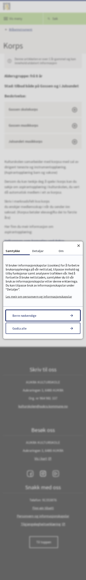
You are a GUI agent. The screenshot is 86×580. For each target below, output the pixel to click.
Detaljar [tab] (38, 251)
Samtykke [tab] (13, 251)
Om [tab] (61, 251)
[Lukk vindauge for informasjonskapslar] (78, 245)
